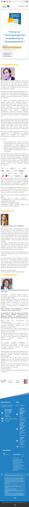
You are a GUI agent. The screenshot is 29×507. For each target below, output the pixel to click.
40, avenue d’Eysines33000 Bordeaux (23, 441)
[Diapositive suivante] (27, 474)
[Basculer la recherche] (24, 1)
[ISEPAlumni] (6, 454)
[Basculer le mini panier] (27, 1)
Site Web (7, 421)
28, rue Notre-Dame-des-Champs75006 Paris (23, 414)
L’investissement (7, 56)
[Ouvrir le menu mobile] (27, 6)
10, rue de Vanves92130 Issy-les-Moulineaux (23, 429)
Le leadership (6, 54)
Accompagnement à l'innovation (12, 47)
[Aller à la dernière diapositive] (2, 474)
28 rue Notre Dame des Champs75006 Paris (8, 413)
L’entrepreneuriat (7, 53)
